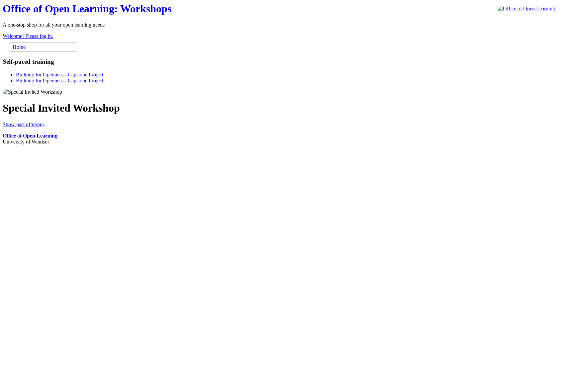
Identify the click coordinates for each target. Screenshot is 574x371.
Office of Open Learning (30, 136)
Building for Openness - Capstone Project (59, 74)
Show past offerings (24, 124)
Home (19, 47)
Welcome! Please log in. (28, 36)
